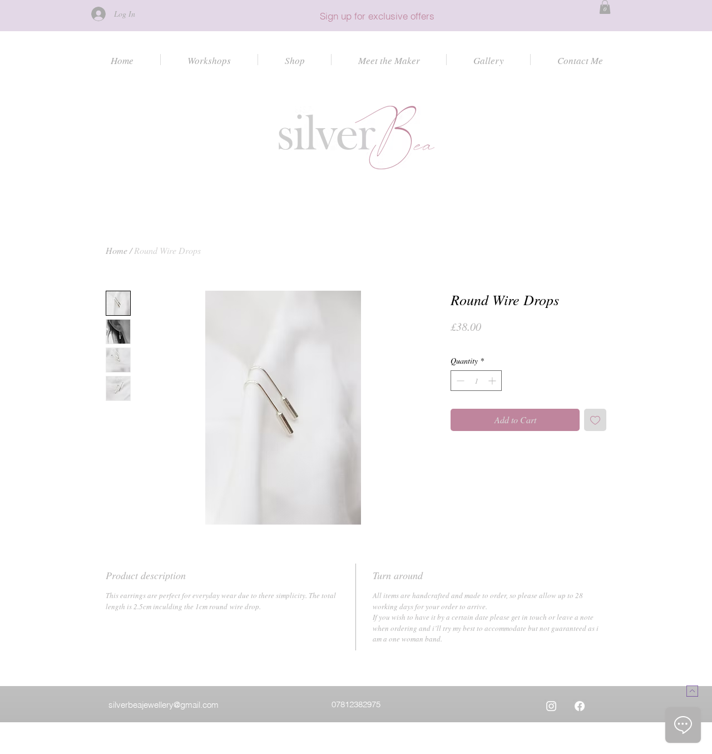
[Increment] (493, 380)
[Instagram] (551, 706)
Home (116, 250)
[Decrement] (459, 380)
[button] (605, 7)
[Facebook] (579, 706)
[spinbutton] (476, 380)
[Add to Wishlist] (595, 420)
